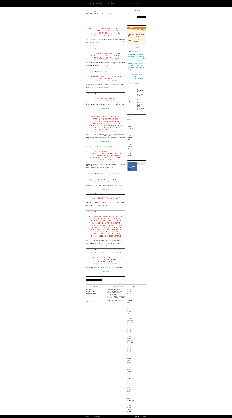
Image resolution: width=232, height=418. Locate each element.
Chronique (139, 63)
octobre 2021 (129, 376)
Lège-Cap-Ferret (110, 48)
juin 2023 (129, 351)
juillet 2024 (129, 329)
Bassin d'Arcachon (137, 56)
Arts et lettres (130, 121)
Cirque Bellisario (116, 289)
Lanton (103, 146)
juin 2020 (129, 405)
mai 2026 (129, 293)
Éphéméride (129, 83)
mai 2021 (128, 385)
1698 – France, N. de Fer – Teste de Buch (105, 180)
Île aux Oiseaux (136, 83)
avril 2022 (129, 365)
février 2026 (129, 298)
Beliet (143, 56)
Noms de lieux (130, 142)
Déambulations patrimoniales (98, 1)
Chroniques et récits (116, 3)
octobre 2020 (129, 398)
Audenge (116, 249)
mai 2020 (129, 407)
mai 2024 (129, 333)
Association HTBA (131, 122)
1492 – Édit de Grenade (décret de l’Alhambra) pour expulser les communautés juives (116, 297)
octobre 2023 (129, 344)
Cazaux (129, 63)
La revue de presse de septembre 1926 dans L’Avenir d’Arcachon (140, 90)
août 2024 (129, 327)
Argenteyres (111, 249)
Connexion (88, 289)
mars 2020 (129, 411)
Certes (97, 93)
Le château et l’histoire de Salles (140, 105)
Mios (143, 78)
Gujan (141, 65)
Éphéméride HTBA (131, 135)
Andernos (98, 249)
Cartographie (122, 1)
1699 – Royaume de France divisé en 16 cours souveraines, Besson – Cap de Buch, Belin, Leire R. (105, 259)
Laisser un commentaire (112, 59)
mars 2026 (129, 296)
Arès (107, 249)
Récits (128, 150)
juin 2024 (129, 331)
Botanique (129, 126)
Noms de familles (130, 141)
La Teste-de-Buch (94, 146)
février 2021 (129, 391)
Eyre (100, 275)
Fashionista (137, 416)
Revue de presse (130, 153)
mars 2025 (129, 315)
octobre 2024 (129, 324)
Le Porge (105, 252)
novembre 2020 (130, 396)
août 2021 (129, 380)
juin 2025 (129, 309)
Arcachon (98, 48)
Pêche (140, 80)
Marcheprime (140, 78)
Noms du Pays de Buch (132, 144)
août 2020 (129, 402)
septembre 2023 (130, 345)
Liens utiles (108, 3)
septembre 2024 (130, 325)
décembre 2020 (130, 394)
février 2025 (129, 316)
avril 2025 (129, 313)
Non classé (129, 146)
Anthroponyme (135, 51)
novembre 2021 (130, 374)
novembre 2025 (130, 304)
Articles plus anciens (94, 280)
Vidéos (131, 3)
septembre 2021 (130, 378)
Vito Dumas (114, 294)
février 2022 (129, 369)
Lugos (132, 76)
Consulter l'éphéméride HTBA (133, 47)
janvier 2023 (129, 358)
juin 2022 (129, 362)
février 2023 (129, 356)
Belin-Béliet (133, 58)
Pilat (134, 80)
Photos (108, 1)
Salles (122, 252)
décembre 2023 (130, 340)
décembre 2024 (130, 320)
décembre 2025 (130, 302)
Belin (102, 48)
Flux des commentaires (91, 293)
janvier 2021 (129, 393)
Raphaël (103, 59)
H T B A (91, 11)
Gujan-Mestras (131, 67)
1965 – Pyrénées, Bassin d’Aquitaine (105, 198)
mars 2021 (129, 389)
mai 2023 (128, 353)
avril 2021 (129, 387)
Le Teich (95, 174)
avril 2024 (129, 335)
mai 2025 (129, 311)
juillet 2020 (129, 404)
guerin (108, 296)
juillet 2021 (129, 382)
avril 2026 (129, 295)
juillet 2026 (129, 289)
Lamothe (100, 146)
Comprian (109, 173)
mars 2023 (129, 354)
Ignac (112, 173)
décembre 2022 (130, 360)
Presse (137, 80)
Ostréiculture (130, 80)
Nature (134, 1)
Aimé (103, 100)
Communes (129, 1)
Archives (129, 119)
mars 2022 (129, 367)
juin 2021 (128, 384)
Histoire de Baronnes (106, 98)
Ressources (125, 3)
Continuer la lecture (105, 45)
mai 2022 (128, 364)
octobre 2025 (129, 305)
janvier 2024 (129, 338)
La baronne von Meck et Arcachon (140, 109)
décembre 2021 (130, 373)
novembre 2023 (130, 342)
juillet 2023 (129, 349)
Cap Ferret (130, 60)
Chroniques (129, 130)
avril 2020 (129, 409)
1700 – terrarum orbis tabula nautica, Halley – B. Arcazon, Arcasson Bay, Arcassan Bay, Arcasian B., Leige (106, 56)
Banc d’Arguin (121, 249)
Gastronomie (137, 3)
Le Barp (105, 48)
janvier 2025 (129, 318)
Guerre (137, 65)
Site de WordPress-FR (90, 295)
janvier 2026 (129, 300)
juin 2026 (129, 291)
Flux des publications (90, 291)
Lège (135, 76)
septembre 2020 (130, 400)
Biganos (143, 58)
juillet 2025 (129, 307)
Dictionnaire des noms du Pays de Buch (95, 3)
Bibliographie (114, 1)
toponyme (129, 155)
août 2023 (129, 347)
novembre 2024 (130, 322)
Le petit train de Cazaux (117, 300)
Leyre (119, 252)
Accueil (89, 1)
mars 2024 (129, 336)
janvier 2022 (129, 371)
